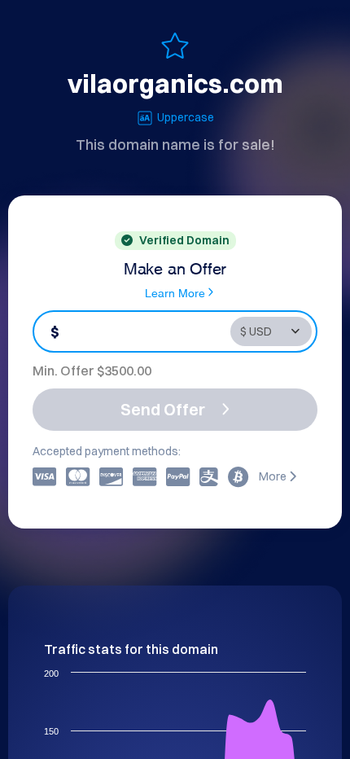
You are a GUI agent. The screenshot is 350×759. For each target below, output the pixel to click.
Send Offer (162, 409)
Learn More (175, 292)
